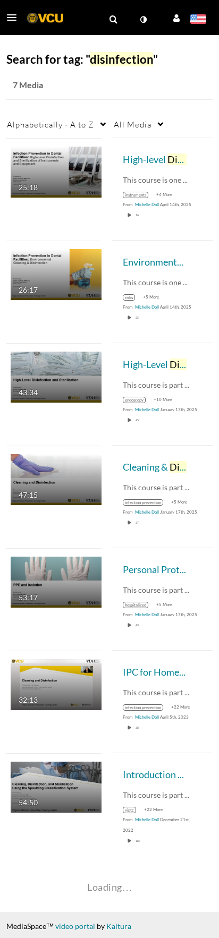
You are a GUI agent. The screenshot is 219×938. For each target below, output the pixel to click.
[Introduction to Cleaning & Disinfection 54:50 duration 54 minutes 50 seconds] (56, 785)
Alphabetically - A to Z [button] (50, 124)
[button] (14, 17)
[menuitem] (113, 19)
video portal (75, 926)
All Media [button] (132, 124)
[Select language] (198, 20)
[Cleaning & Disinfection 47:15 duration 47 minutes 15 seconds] (56, 478)
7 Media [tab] (28, 85)
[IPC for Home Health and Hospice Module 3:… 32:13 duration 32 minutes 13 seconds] (56, 683)
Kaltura (118, 926)
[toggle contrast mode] (143, 19)
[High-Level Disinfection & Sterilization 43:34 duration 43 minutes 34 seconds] (56, 375)
